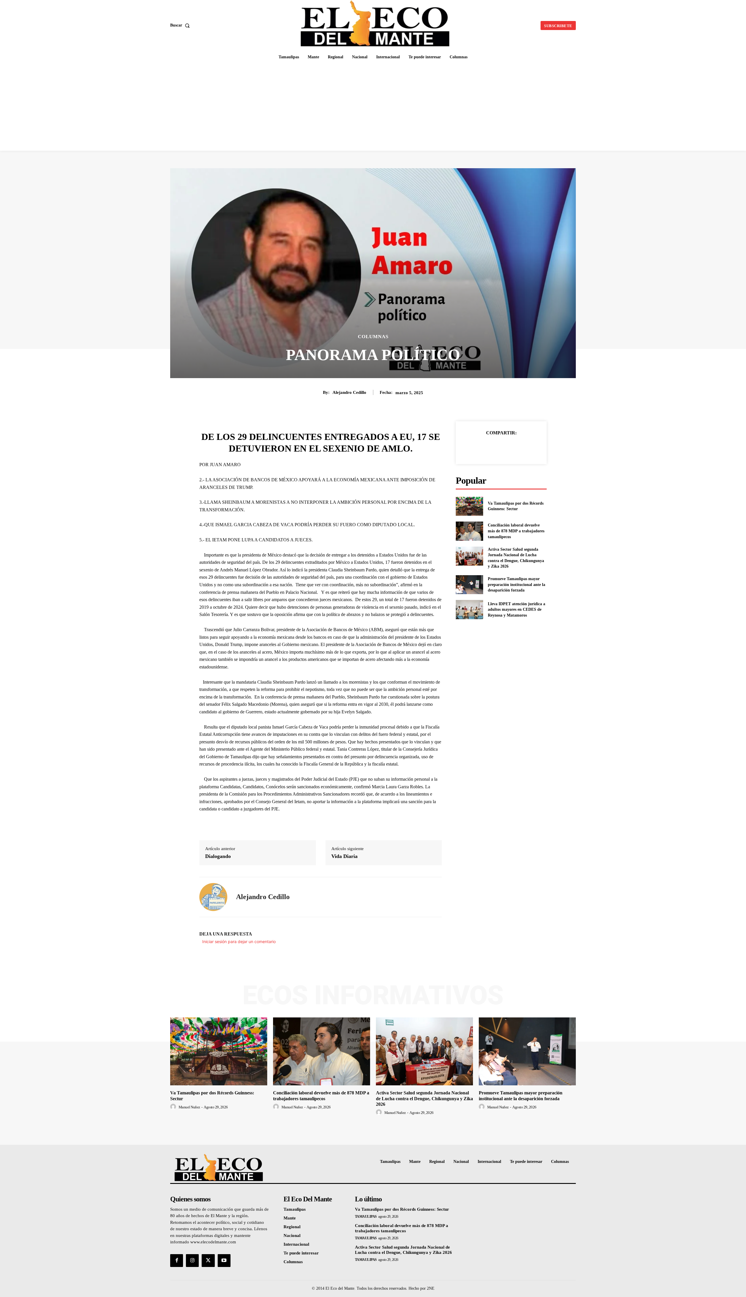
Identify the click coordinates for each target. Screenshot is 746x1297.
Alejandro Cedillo (349, 392)
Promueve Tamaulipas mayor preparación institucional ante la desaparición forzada (516, 584)
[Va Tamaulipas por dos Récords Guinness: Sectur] (469, 506)
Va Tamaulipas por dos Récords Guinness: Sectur (402, 1209)
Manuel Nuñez (189, 1107)
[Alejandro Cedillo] (213, 897)
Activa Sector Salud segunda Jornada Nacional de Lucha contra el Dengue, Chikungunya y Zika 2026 (424, 1098)
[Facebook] (481, 447)
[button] (181, 25)
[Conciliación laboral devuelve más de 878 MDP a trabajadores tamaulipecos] (469, 531)
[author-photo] (174, 1107)
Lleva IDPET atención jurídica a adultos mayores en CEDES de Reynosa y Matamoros (516, 609)
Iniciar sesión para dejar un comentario (239, 941)
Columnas (373, 336)
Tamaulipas (366, 1216)
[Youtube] (224, 1260)
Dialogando (218, 856)
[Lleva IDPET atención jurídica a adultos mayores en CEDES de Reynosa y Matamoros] (469, 609)
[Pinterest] (508, 447)
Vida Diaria (344, 856)
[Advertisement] (373, 107)
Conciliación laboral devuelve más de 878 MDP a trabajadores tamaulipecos (516, 531)
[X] (494, 447)
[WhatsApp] (521, 447)
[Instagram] (192, 1260)
